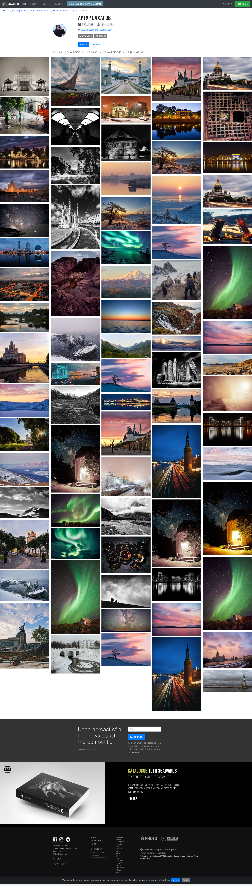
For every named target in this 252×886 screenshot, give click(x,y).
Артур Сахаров (80, 10)
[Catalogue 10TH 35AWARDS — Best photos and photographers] (52, 793)
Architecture (85, 36)
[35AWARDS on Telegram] (68, 840)
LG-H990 (94, 52)
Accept (176, 880)
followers (88, 24)
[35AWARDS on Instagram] (61, 840)
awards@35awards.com (87, 749)
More (133, 799)
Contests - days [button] (53, 3)
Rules (93, 843)
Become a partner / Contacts (153, 853)
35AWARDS (97, 44)
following (108, 24)
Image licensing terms (60, 864)
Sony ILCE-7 (75, 52)
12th (22, 3)
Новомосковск (61, 10)
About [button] (33, 3)
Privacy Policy (57, 859)
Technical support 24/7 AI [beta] (161, 849)
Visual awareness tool (99, 857)
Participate (242, 3)
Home (6, 10)
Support (98, 849)
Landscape (100, 36)
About (94, 837)
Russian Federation (40, 10)
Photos (83, 44)
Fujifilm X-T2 (135, 52)
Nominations (97, 840)
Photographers (20, 10)
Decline (186, 880)
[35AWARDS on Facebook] (55, 840)
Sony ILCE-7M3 (114, 52)
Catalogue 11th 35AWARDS (84, 3)
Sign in (228, 3)
